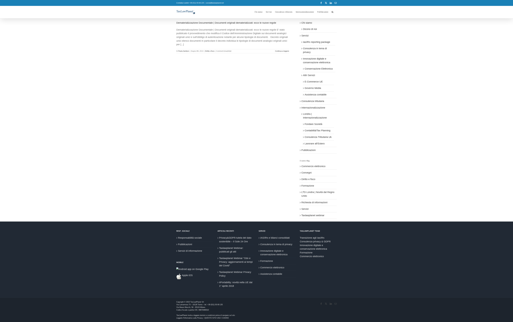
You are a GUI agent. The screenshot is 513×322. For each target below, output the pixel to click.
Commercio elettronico (313, 166)
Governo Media (313, 88)
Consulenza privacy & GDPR (315, 241)
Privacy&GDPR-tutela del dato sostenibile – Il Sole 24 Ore (235, 239)
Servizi (305, 35)
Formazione (307, 185)
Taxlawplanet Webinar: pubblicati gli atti (231, 250)
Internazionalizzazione (313, 107)
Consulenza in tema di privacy (276, 244)
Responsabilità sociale (190, 237)
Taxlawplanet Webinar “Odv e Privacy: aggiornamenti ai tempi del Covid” (236, 262)
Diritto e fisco (209, 51)
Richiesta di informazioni (314, 202)
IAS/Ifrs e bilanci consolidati (275, 237)
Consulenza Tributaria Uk (318, 137)
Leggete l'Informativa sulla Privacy (189, 318)
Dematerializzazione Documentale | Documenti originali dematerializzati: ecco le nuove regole (226, 22)
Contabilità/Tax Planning (317, 130)
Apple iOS (187, 275)
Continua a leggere (282, 51)
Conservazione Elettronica (319, 68)
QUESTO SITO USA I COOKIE (216, 318)
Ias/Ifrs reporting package (316, 42)
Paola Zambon (183, 51)
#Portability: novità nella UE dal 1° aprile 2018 (235, 284)
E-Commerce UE (314, 81)
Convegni (306, 172)
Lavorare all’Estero (315, 143)
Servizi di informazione (190, 251)
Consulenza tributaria (312, 101)
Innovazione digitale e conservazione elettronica (273, 253)
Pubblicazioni (308, 150)
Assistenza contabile (316, 94)
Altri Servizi (309, 75)
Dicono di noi (310, 29)
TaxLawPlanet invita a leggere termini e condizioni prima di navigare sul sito (205, 315)
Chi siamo (306, 22)
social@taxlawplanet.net (215, 3)
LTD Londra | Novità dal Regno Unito (317, 194)
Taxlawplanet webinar (312, 215)
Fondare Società (313, 124)
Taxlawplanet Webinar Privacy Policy (235, 274)
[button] (332, 11)
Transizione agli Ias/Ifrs (312, 237)
